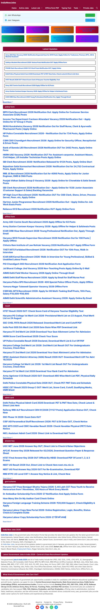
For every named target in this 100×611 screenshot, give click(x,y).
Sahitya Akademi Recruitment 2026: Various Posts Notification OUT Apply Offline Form (36, 62)
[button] (97, 8)
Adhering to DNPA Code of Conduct (49, 604)
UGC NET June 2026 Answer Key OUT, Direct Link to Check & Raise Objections (44, 446)
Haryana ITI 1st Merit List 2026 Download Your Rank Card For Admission (41, 371)
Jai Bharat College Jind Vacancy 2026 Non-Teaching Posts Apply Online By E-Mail (46, 268)
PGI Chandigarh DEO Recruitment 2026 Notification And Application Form (42, 264)
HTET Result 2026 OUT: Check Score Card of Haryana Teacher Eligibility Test (32, 80)
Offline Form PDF (52, 8)
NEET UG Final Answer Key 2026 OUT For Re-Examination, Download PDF (41, 469)
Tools (76, 8)
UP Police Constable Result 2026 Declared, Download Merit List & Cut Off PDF (43, 341)
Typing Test (66, 8)
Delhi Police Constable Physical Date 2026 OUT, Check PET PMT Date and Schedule (47, 383)
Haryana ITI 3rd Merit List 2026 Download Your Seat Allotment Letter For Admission (47, 331)
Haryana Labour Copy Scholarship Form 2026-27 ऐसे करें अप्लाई (34, 517)
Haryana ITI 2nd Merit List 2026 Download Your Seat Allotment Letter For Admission (47, 352)
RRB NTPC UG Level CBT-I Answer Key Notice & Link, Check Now (36, 474)
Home (14, 8)
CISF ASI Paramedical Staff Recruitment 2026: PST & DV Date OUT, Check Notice (45, 421)
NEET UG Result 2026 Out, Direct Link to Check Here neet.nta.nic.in (38, 465)
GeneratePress (19, 606)
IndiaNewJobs (8, 2)
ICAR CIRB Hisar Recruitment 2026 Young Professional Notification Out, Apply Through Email (38, 97)
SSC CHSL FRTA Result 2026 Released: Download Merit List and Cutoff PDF (42, 323)
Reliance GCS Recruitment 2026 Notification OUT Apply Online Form (39, 209)
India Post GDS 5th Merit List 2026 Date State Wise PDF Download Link (40, 327)
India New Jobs (8, 544)
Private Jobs (88, 8)
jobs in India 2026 (20, 560)
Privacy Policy (58, 602)
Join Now (90, 15)
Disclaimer (68, 602)
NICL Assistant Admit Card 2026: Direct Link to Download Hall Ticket (39, 433)
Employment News (24, 549)
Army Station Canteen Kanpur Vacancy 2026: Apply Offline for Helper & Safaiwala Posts (36, 91)
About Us (39, 602)
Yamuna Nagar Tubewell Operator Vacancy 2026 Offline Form (35, 286)
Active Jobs (24, 8)
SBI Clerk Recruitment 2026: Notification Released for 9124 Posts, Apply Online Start (47, 162)
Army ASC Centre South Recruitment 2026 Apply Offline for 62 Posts (29, 85)
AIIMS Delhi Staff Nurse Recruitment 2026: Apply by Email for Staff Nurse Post (44, 277)
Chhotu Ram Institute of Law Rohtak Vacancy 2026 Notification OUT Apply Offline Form (49, 245)
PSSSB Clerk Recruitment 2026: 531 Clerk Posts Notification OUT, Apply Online (33, 68)
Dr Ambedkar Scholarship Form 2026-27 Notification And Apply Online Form (43, 494)
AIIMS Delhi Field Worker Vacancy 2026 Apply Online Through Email (38, 273)
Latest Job (35, 8)
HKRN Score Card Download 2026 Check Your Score (30, 336)
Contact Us (48, 602)
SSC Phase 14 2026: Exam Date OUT (22, 417)
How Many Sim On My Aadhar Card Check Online (28, 498)
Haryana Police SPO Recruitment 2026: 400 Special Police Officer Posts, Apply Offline (48, 282)
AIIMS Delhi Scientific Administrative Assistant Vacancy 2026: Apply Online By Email (47, 298)
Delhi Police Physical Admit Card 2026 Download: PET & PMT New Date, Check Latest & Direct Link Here (42, 74)
